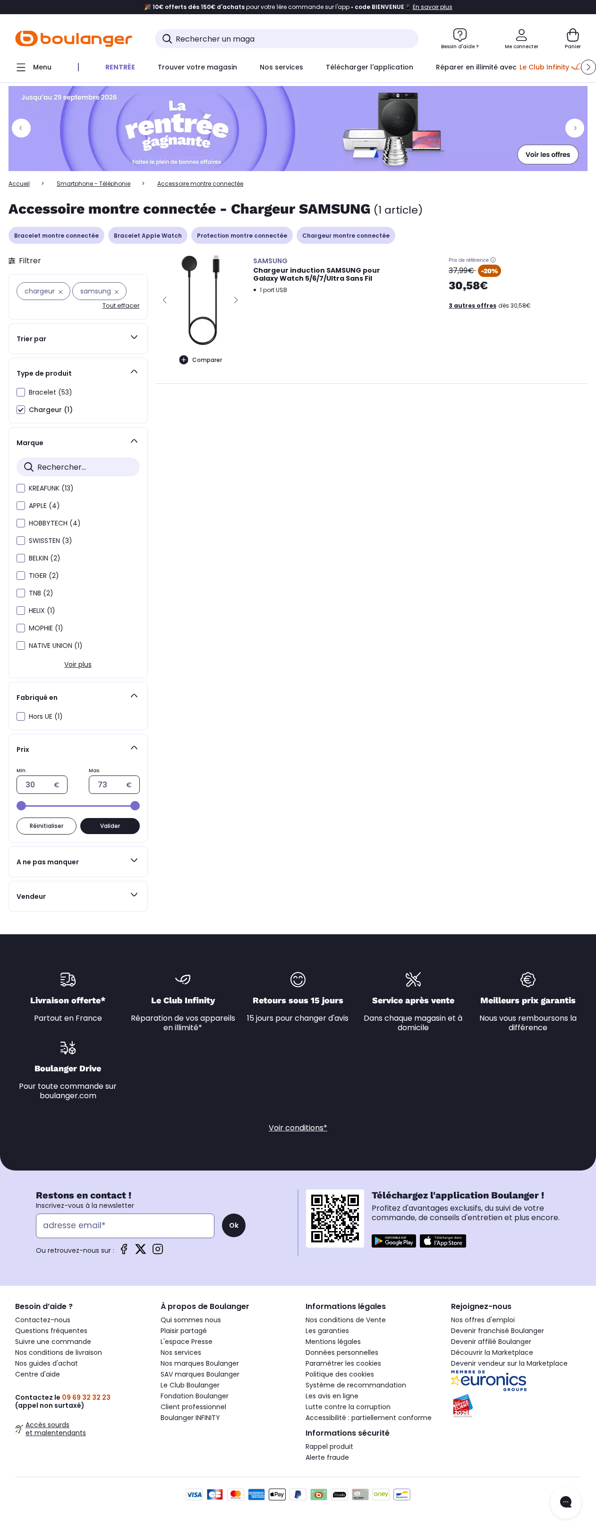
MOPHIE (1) (46, 628)
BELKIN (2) (44, 558)
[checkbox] (21, 392)
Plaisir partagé (184, 1330)
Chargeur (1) (51, 409)
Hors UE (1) (46, 716)
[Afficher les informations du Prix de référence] (493, 260)
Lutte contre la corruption (348, 1407)
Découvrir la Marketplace (492, 1352)
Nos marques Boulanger (200, 1363)
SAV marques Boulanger (200, 1374)
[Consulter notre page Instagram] (157, 1252)
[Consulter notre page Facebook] (123, 1252)
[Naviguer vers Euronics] (516, 1380)
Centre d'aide (37, 1374)
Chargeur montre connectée (346, 236)
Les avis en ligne (332, 1396)
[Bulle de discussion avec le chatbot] (566, 1503)
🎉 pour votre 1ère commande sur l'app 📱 (298, 7)
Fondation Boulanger (195, 1396)
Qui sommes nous (191, 1320)
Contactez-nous (42, 1320)
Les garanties (327, 1330)
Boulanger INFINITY (190, 1417)
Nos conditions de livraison (58, 1352)
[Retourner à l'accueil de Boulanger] (73, 39)
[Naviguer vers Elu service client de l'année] (516, 1406)
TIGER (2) (44, 575)
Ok (233, 1225)
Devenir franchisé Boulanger (497, 1330)
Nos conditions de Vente (346, 1320)
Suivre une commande (53, 1341)
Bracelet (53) (50, 392)
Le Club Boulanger (190, 1385)
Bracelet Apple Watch (148, 236)
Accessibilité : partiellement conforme (369, 1417)
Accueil (19, 184)
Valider (110, 826)
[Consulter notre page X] (140, 1252)
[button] (588, 67)
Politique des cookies (340, 1374)
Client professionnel (193, 1407)
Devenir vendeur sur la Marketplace (509, 1363)
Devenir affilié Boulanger (491, 1341)
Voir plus (78, 664)
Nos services (181, 1352)
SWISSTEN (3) (50, 540)
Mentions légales (333, 1341)
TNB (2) (41, 593)
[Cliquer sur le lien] (298, 128)
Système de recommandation (356, 1385)
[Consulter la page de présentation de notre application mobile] (394, 1241)
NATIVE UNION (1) (56, 645)
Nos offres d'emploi (483, 1320)
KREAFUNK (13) (51, 488)
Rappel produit (329, 1446)
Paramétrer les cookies (343, 1363)
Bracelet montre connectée (56, 236)
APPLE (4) (44, 505)
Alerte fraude (327, 1457)
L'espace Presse (187, 1341)
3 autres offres (472, 305)
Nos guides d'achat (46, 1363)
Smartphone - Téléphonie (93, 184)
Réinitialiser (46, 826)
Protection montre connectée (242, 236)
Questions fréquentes (51, 1330)
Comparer (207, 359)
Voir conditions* (298, 1127)
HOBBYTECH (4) (55, 523)
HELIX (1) (42, 610)
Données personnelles (342, 1352)
